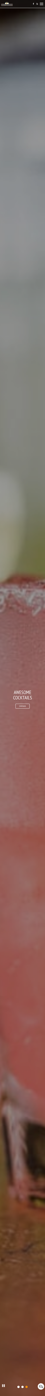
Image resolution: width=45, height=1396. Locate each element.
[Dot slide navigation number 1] (18, 1387)
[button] (3, 1385)
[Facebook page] (33, 4)
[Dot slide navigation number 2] (22, 1387)
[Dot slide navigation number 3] (26, 1387)
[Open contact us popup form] (41, 1386)
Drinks (22, 706)
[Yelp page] (37, 4)
